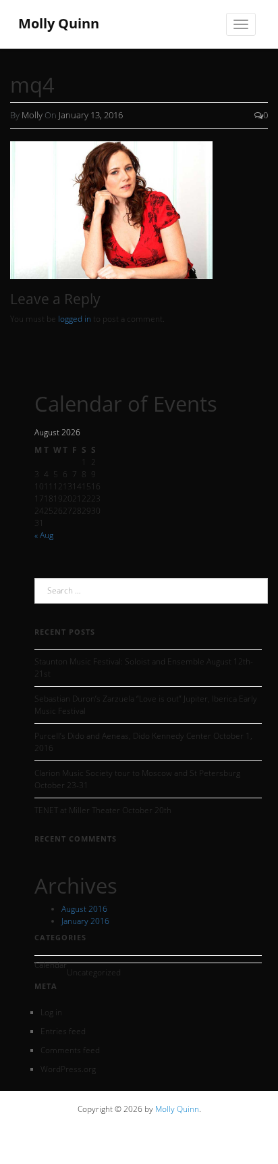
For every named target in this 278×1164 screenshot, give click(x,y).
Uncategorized (94, 972)
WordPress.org (68, 1069)
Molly (32, 115)
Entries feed (63, 1031)
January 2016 (85, 921)
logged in (74, 318)
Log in (51, 1012)
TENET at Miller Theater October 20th (102, 810)
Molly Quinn (177, 1109)
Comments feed (70, 1050)
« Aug (43, 535)
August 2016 (84, 909)
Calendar (50, 965)
